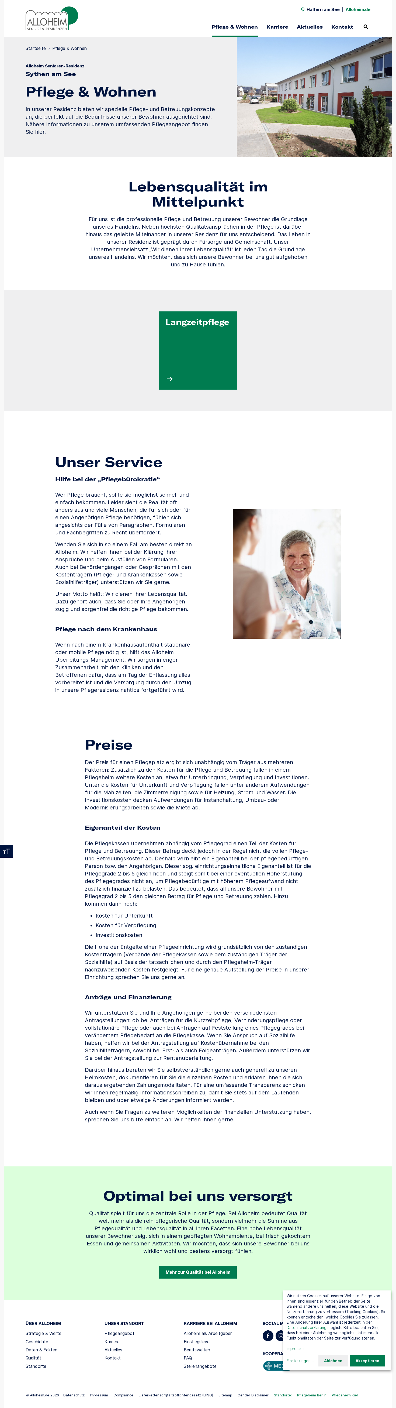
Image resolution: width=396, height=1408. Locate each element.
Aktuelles (310, 27)
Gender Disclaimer (253, 1395)
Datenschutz (74, 1395)
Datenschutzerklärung (306, 1327)
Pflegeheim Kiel (345, 1395)
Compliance (123, 1395)
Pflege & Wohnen (235, 27)
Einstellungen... (300, 1360)
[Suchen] (366, 26)
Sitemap (225, 1395)
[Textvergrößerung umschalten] (6, 851)
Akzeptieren (367, 1360)
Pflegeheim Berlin (311, 1395)
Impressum (99, 1395)
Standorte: (283, 1395)
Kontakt (342, 27)
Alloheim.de (358, 9)
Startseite (36, 48)
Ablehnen (333, 1360)
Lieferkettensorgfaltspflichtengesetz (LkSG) (176, 1395)
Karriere (277, 27)
